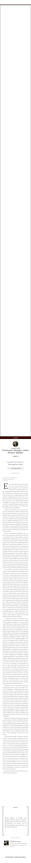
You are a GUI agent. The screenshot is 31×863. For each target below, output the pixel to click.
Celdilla (15, 456)
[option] (15, 819)
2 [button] (16, 831)
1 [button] (14, 831)
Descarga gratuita (16, 468)
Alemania (15, 437)
